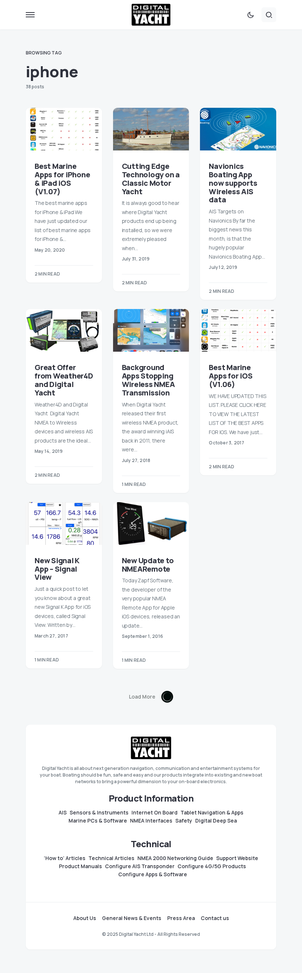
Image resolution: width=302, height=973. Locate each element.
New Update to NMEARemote (148, 564)
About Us (84, 918)
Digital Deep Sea (216, 820)
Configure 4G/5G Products (212, 866)
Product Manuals (80, 866)
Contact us (215, 918)
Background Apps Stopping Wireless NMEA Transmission (148, 379)
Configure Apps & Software (152, 874)
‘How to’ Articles (64, 858)
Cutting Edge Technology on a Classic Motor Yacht (151, 178)
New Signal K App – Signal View (57, 568)
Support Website (237, 858)
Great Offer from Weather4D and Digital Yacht (64, 379)
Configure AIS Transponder (140, 866)
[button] (30, 14)
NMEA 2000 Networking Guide (175, 858)
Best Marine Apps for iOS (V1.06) (230, 375)
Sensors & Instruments (99, 812)
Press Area (181, 918)
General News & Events (131, 918)
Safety (183, 820)
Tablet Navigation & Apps (211, 812)
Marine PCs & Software (98, 820)
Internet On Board (154, 812)
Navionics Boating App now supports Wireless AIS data (233, 183)
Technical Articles (111, 858)
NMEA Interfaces (151, 820)
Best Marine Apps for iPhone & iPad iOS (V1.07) (62, 178)
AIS (63, 812)
